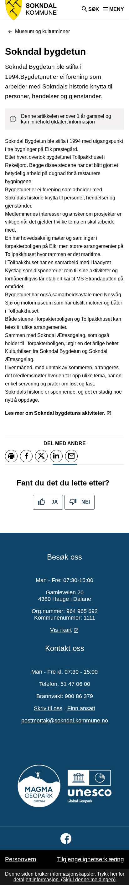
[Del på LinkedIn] (56, 456)
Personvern (20, 859)
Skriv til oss (48, 708)
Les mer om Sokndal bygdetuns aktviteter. (55, 413)
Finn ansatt (81, 708)
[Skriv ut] (11, 456)
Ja (54, 502)
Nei (85, 502)
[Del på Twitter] (41, 456)
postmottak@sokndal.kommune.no (64, 720)
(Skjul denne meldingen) (88, 879)
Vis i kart (61, 630)
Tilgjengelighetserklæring (90, 859)
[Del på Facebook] (26, 456)
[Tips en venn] (71, 456)
